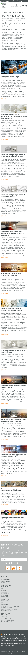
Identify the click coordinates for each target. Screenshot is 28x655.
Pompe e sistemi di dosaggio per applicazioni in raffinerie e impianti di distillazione (12, 233)
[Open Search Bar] (14, 5)
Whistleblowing (5, 653)
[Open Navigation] (23, 5)
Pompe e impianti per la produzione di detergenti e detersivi (13, 195)
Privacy (23, 651)
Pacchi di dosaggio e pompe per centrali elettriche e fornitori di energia (14, 420)
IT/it (22, 1)
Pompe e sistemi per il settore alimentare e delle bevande (10, 77)
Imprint (11, 653)
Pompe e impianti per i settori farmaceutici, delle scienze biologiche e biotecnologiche (14, 116)
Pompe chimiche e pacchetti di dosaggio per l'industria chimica (11, 309)
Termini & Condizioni (16, 651)
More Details (5, 99)
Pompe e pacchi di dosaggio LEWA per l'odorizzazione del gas (13, 455)
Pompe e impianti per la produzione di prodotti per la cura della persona (13, 155)
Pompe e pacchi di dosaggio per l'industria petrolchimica (11, 274)
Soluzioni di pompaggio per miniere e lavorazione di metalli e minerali (13, 489)
